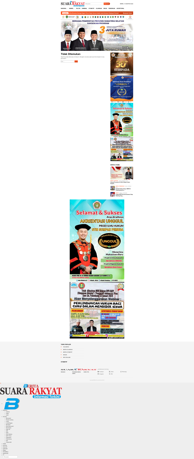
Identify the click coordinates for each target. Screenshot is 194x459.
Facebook (101, 371)
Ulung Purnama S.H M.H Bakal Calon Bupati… (120, 182)
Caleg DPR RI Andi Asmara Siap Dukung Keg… (124, 195)
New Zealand (66, 357)
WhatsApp (124, 371)
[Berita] (73, 3)
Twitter (112, 371)
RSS (112, 374)
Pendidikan (121, 186)
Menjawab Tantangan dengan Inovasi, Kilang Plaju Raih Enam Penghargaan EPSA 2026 (113, 13)
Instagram (101, 374)
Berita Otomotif (67, 352)
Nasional (116, 180)
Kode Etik (86, 372)
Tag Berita (66, 347)
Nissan (65, 354)
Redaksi (63, 372)
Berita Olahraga (68, 349)
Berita (111, 180)
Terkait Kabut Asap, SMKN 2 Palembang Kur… (123, 189)
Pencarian (106, 3)
